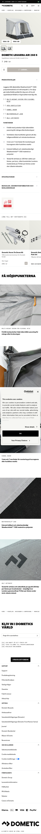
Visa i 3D (6, 41)
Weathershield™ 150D (15, 114)
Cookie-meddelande (9, 754)
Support (5, 666)
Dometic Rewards (7, 708)
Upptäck (5, 703)
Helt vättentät (13, 118)
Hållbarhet (5, 787)
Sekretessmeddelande (9, 750)
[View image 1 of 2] (3, 48)
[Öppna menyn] (38, 5)
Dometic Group (13, 778)
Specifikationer (8, 177)
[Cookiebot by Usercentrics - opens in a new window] (25, 391)
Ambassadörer (6, 712)
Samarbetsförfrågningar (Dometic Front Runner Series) (20, 722)
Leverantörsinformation (9, 782)
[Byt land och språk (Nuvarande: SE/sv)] (38, 1)
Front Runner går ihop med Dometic (17, 1)
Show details (29, 427)
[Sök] (21, 5)
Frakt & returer (6, 694)
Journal (4, 726)
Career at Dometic (14, 801)
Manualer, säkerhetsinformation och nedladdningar (17, 187)
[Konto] (27, 5)
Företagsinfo (7, 773)
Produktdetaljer (8, 80)
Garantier (5, 689)
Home (3, 10)
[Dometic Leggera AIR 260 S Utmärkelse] (7, 203)
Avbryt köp (5, 698)
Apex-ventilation (14, 105)
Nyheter (11, 796)
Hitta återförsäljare (8, 680)
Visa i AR (16, 41)
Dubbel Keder (12, 109)
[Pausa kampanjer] (3, 1)
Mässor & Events (7, 736)
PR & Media (12, 791)
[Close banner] (38, 392)
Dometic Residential (15, 731)
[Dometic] (7, 5)
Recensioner (6, 740)
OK (20, 433)
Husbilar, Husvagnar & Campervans (19, 10)
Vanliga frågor (6, 685)
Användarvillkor (7, 768)
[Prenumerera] (37, 635)
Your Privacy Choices (19, 440)
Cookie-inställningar (8, 759)
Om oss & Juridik (7, 745)
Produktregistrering (8, 675)
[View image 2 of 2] (10, 48)
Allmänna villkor (7, 764)
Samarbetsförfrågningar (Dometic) (13, 717)
